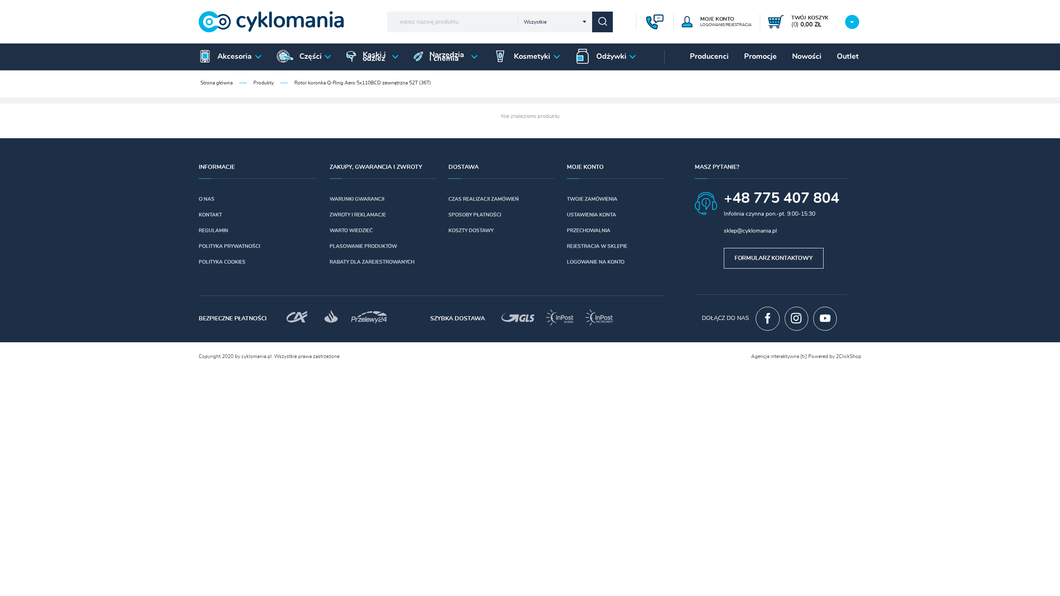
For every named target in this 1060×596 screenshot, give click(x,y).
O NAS (206, 199)
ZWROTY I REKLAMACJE (358, 214)
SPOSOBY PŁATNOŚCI (474, 214)
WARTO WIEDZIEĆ (351, 230)
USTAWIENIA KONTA (591, 214)
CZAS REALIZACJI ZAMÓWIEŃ (483, 199)
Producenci (709, 56)
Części (310, 56)
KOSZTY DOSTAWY (471, 230)
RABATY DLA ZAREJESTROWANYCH (372, 262)
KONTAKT (210, 214)
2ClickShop (848, 356)
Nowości (807, 56)
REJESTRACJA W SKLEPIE (597, 246)
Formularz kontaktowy (774, 258)
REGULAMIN (213, 230)
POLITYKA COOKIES (222, 262)
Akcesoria (234, 56)
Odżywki (611, 56)
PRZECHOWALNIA (588, 230)
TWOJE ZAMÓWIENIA (592, 199)
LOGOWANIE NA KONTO (595, 262)
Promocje (760, 56)
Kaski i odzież (374, 56)
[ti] (803, 356)
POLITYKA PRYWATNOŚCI (229, 246)
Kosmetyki (532, 56)
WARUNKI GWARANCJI (357, 199)
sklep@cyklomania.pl (750, 231)
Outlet (848, 56)
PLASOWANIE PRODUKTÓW (363, 246)
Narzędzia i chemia (446, 56)
